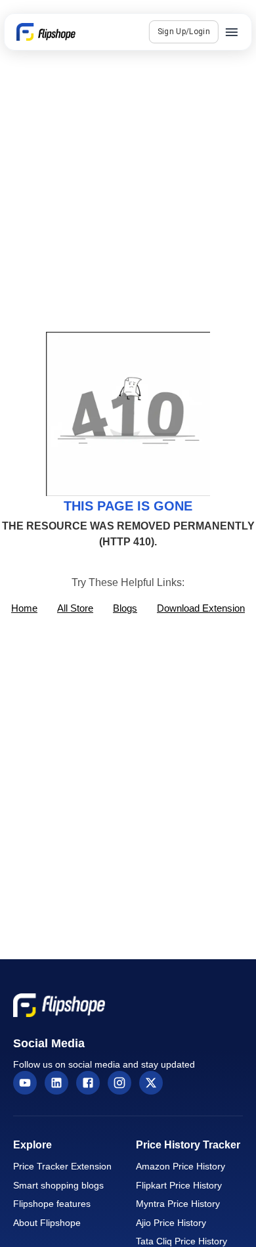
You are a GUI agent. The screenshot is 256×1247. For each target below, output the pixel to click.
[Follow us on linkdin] (56, 1083)
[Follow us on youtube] (25, 1083)
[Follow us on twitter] (151, 1083)
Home (24, 608)
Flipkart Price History (179, 1185)
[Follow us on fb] (88, 1083)
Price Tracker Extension (62, 1166)
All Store (75, 608)
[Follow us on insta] (119, 1083)
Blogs (125, 608)
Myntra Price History (178, 1204)
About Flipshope (47, 1223)
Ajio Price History (171, 1223)
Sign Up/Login (184, 31)
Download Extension (201, 608)
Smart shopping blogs (58, 1185)
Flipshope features (52, 1204)
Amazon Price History (180, 1166)
